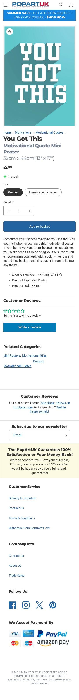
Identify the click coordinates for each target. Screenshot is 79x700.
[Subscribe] (65, 435)
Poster (13, 192)
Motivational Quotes (17, 366)
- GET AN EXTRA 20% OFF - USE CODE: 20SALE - (39, 15)
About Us (15, 565)
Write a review (29, 327)
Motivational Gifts (34, 355)
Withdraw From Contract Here (29, 528)
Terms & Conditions (22, 518)
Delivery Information (22, 498)
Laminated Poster (43, 192)
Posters (38, 361)
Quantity (8, 202)
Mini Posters (11, 355)
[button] (5, 5)
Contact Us (16, 508)
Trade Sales (16, 575)
